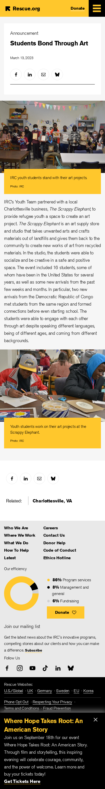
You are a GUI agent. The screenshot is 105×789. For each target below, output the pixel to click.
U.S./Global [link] (13, 690)
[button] (65, 612)
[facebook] (16, 74)
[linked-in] (29, 74)
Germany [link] (44, 690)
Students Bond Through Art (49, 43)
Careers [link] (50, 527)
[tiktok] (45, 668)
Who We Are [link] (16, 527)
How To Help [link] (16, 550)
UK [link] (30, 690)
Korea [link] (88, 690)
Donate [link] (78, 8)
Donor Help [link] (54, 542)
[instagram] (20, 668)
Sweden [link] (62, 690)
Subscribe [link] (33, 650)
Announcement (24, 33)
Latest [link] (10, 557)
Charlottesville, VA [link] (52, 500)
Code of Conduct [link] (59, 550)
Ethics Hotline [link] (57, 557)
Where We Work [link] (19, 535)
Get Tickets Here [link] (22, 781)
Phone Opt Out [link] (16, 701)
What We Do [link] (16, 542)
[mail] (43, 74)
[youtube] (32, 668)
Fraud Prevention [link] (57, 708)
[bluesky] (57, 74)
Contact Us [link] (54, 535)
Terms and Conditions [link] (21, 708)
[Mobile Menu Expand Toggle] (97, 8)
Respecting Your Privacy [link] (52, 701)
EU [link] (76, 690)
